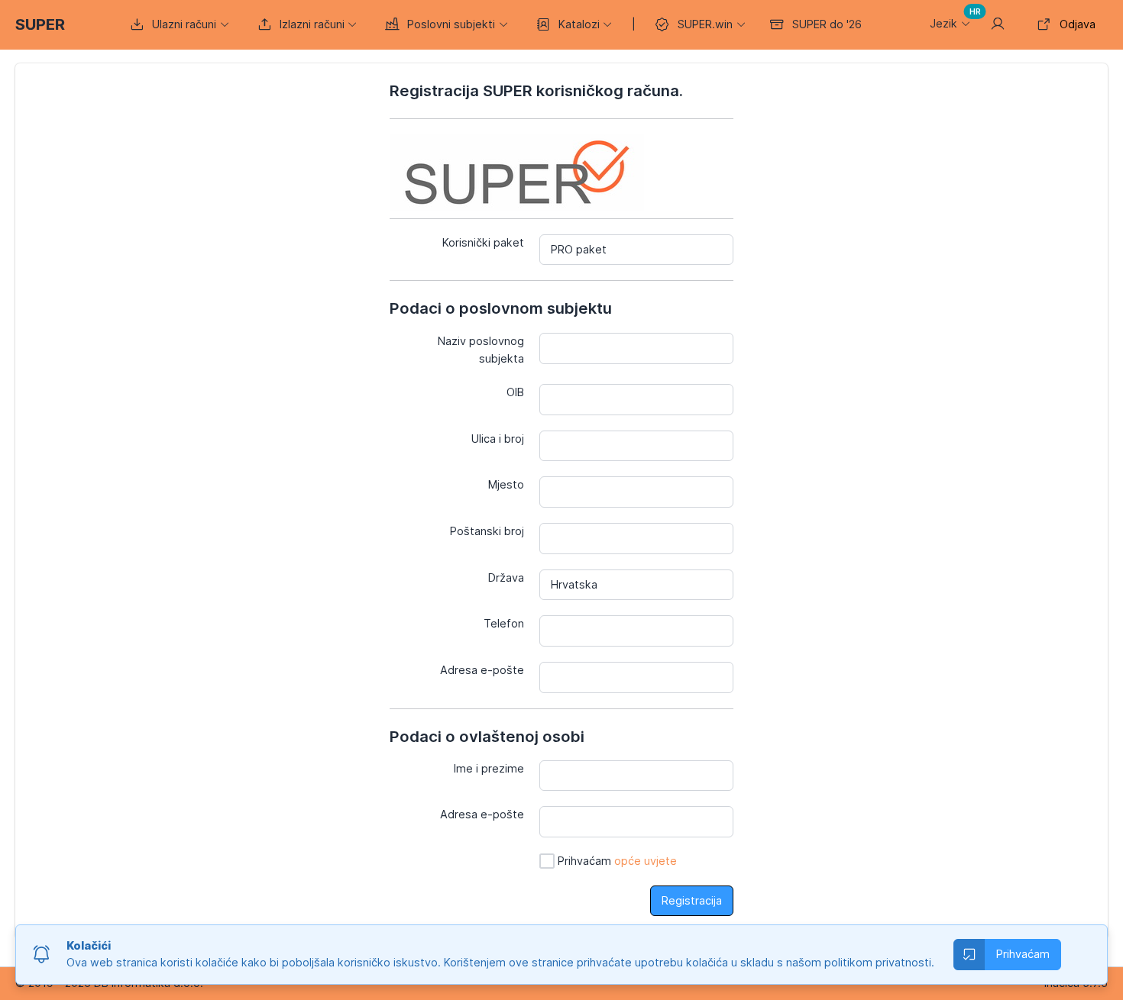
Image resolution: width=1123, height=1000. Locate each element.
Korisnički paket (483, 242)
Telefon (504, 623)
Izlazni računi (312, 24)
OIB (515, 391)
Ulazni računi (184, 24)
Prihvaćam (1023, 953)
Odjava (1077, 24)
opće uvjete (645, 860)
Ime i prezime (489, 768)
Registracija (692, 900)
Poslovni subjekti (451, 24)
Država (506, 577)
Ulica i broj (497, 438)
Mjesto (506, 484)
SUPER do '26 (827, 24)
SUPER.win (705, 24)
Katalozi (579, 24)
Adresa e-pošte (482, 669)
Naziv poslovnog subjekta (481, 349)
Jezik (954, 19)
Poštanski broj (487, 530)
